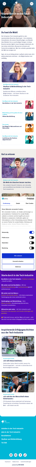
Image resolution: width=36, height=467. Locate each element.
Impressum (7, 461)
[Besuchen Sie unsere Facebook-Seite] (20, 455)
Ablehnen (18, 266)
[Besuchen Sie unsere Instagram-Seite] (11, 455)
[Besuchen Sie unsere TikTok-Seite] (25, 455)
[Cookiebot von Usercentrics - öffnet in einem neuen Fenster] (26, 199)
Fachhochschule (23, 287)
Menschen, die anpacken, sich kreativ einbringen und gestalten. (17, 312)
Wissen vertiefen (6, 303)
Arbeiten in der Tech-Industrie (12, 429)
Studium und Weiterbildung (11, 439)
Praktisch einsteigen (28, 279)
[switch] (31, 237)
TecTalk (4, 443)
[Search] (4, 3)
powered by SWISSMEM (18, 464)
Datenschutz (15, 461)
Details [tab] (18, 203)
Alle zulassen (18, 255)
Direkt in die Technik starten (9, 295)
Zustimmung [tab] (6, 203)
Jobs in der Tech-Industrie (10, 432)
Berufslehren (6, 436)
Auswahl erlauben (18, 261)
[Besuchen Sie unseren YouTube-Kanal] (15, 455)
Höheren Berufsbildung (8, 287)
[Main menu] (31, 3)
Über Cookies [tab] (29, 203)
